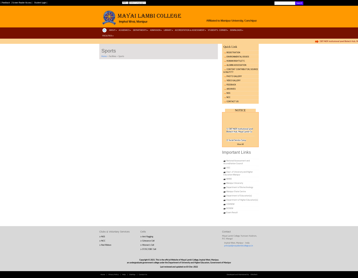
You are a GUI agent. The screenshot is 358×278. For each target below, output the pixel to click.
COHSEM (230, 204)
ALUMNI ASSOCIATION (236, 65)
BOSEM (229, 208)
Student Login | (40, 3)
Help (124, 274)
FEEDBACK (231, 85)
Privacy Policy (114, 274)
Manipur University (234, 183)
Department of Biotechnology (239, 187)
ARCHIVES (231, 89)
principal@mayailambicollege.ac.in (238, 246)
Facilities (107, 36)
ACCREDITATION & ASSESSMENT (189, 30)
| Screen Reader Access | (22, 3)
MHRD (229, 179)
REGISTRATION (233, 52)
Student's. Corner (217, 30)
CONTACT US (233, 101)
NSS (228, 93)
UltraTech (253, 274)
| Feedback (5, 3)
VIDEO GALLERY (234, 80)
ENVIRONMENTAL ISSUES (238, 57)
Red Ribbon (106, 245)
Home (104, 56)
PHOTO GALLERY (234, 76)
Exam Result (232, 212)
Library (168, 30)
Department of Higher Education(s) (242, 200)
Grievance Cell (148, 241)
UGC (228, 168)
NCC (228, 97)
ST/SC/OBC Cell (149, 249)
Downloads (236, 30)
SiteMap (132, 274)
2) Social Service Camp (236, 139)
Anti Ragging (147, 237)
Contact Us (143, 274)
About (112, 30)
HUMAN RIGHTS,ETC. (236, 61)
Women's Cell (148, 245)
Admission (155, 30)
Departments (140, 30)
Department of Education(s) (239, 196)
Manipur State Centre (236, 191)
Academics (124, 30)
